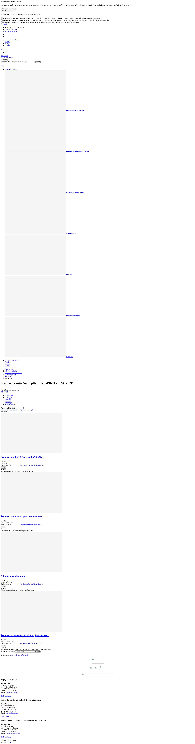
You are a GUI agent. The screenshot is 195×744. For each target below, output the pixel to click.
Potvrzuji (4, 24)
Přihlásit (37, 651)
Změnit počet (5, 465)
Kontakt (7, 43)
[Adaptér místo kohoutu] (31, 572)
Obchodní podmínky (11, 40)
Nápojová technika (11, 69)
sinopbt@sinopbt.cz (12, 692)
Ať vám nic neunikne (8, 651)
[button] (1, 49)
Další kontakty (6, 696)
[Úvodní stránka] (7, 57)
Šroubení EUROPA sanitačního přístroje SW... (25, 635)
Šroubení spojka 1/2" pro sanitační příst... (22, 457)
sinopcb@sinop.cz (12, 713)
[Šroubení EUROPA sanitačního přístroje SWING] (31, 631)
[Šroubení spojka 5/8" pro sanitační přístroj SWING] (31, 512)
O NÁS (7, 45)
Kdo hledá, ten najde (7, 62)
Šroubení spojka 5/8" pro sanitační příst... (22, 516)
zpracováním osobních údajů (19, 655)
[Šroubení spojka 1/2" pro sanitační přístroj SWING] (31, 453)
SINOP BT (4, 392)
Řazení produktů (6, 408)
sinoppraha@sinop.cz (13, 733)
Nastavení (5, 9)
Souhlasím (13, 9)
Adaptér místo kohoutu (13, 576)
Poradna (7, 42)
